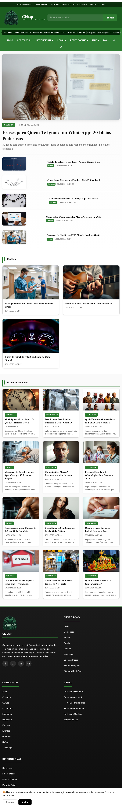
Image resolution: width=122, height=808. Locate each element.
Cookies (102, 4)
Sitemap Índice (71, 660)
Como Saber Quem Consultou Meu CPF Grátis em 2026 (73, 216)
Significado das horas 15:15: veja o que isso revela (73, 198)
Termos (93, 4)
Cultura (8, 125)
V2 (114, 40)
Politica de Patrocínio (74, 708)
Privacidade (82, 4)
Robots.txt (68, 654)
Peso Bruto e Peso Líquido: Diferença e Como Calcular (58, 421)
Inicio (66, 626)
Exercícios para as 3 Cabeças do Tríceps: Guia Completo (20, 529)
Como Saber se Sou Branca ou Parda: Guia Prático (60, 529)
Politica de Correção (73, 697)
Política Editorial (68, 4)
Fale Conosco (8, 774)
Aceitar (25, 802)
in (21, 663)
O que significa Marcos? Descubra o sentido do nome (58, 473)
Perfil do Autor (41, 4)
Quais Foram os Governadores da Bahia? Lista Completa (100, 421)
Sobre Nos (7, 768)
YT (28, 663)
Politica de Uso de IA (73, 691)
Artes (4, 691)
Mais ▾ (95, 40)
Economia (91, 467)
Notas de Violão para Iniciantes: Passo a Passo (88, 303)
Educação (7, 719)
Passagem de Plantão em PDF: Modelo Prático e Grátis (73, 235)
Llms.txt (67, 648)
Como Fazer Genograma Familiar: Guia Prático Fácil (73, 180)
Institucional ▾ (44, 40)
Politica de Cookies (73, 714)
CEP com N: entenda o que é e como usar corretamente (19, 582)
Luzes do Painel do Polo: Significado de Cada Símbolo (27, 358)
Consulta (51, 184)
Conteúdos (69, 632)
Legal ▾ (61, 40)
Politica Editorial (9, 779)
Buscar (110, 17)
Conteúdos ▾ (24, 40)
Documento (52, 415)
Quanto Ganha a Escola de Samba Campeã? (98, 582)
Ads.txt (67, 643)
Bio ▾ (106, 40)
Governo (6, 736)
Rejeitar (10, 802)
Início (10, 40)
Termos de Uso (71, 719)
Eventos (6, 731)
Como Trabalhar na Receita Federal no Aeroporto (58, 582)
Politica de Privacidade (74, 703)
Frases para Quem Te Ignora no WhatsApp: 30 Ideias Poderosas (56, 135)
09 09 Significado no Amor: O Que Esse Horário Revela (19, 421)
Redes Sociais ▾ (79, 40)
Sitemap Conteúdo (73, 671)
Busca (67, 637)
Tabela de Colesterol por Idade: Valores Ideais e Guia (73, 161)
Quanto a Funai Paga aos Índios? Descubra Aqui (97, 529)
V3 (61, 47)
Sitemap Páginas (72, 665)
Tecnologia (7, 747)
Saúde (50, 165)
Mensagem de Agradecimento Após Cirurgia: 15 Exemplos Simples (19, 475)
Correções (54, 4)
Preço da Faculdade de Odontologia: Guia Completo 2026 (99, 475)
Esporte (6, 725)
